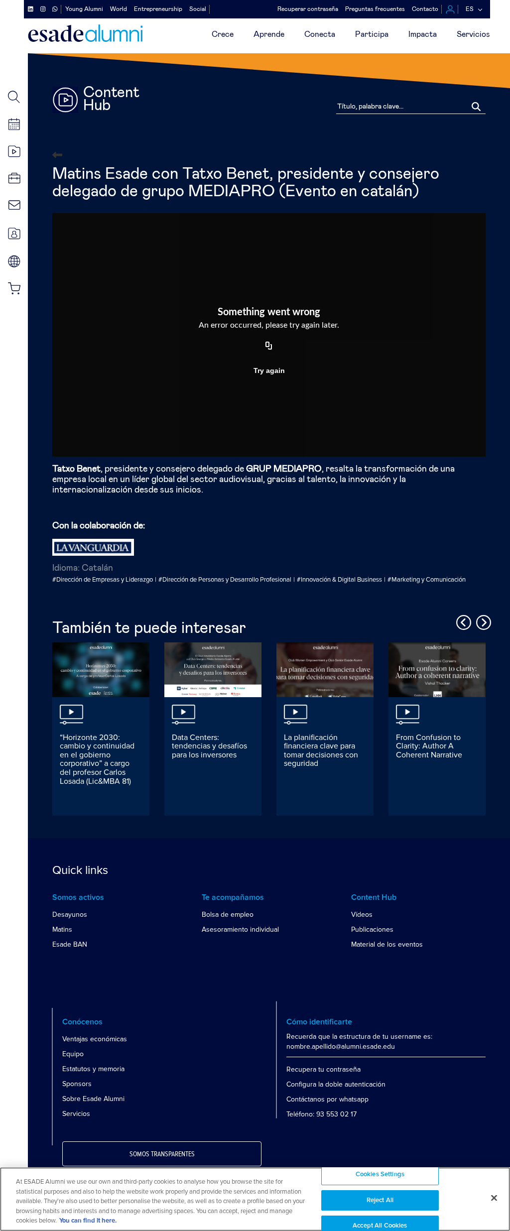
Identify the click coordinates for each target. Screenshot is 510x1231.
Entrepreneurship (158, 9)
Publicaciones (372, 929)
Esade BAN (69, 944)
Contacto (425, 9)
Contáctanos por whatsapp (327, 1099)
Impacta (422, 34)
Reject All (380, 1200)
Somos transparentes (162, 1154)
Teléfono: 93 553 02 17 (321, 1114)
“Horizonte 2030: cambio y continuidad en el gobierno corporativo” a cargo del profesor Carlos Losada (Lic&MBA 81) (97, 759)
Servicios (473, 34)
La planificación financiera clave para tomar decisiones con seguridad (321, 751)
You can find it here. (88, 1221)
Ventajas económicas (94, 1039)
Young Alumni (84, 9)
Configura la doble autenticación (335, 1084)
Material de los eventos (387, 944)
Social (197, 9)
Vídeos (362, 914)
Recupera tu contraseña (323, 1069)
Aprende (269, 34)
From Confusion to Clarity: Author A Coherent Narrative (429, 746)
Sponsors (77, 1084)
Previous (462, 621)
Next (482, 621)
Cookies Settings (380, 1174)
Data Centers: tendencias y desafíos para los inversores (209, 746)
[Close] (494, 1198)
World (118, 9)
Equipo (73, 1054)
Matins (62, 929)
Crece (223, 34)
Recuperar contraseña (307, 9)
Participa (371, 34)
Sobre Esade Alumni (93, 1099)
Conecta (319, 34)
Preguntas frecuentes (375, 9)
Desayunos (69, 914)
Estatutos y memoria (93, 1069)
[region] (255, 1199)
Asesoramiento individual (240, 929)
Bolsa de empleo (228, 914)
